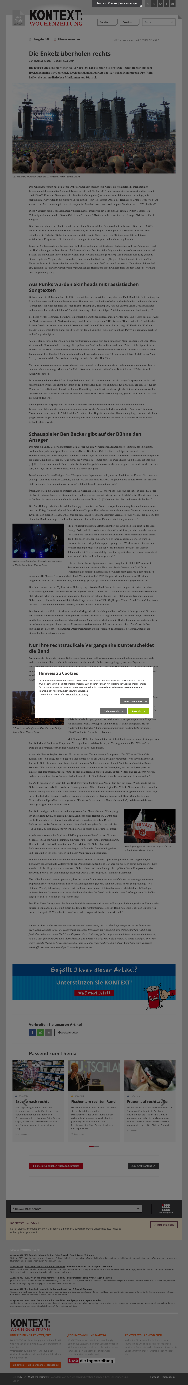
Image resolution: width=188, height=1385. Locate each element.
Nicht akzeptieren (114, 711)
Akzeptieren (139, 711)
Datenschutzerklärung (77, 694)
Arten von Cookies (133, 701)
